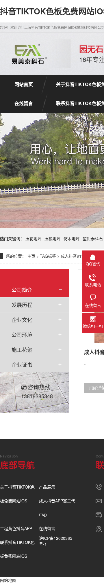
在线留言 (23, 103)
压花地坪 (33, 238)
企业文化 (22, 319)
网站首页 (23, 84)
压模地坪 (52, 238)
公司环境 (22, 334)
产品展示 (47, 487)
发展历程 (22, 304)
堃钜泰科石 (93, 238)
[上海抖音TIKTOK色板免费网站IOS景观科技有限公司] (28, 54)
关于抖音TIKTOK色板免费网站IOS (17, 494)
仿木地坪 (72, 238)
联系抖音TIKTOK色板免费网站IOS (17, 549)
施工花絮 (22, 349)
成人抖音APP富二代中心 (57, 507)
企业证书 (22, 364)
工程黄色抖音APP (16, 528)
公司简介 (22, 289)
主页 (31, 256)
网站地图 (8, 580)
